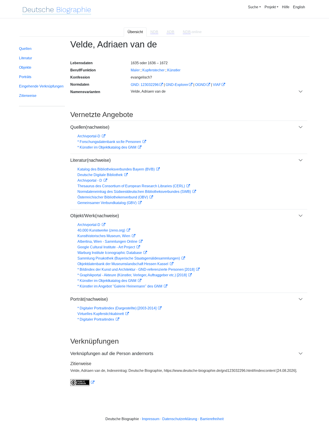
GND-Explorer (177, 85)
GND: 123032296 (145, 85)
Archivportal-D (89, 136)
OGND (200, 85)
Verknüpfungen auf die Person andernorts (111, 353)
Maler (135, 70)
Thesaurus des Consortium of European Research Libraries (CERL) (131, 186)
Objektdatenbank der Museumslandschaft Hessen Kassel (123, 264)
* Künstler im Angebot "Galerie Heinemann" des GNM (120, 286)
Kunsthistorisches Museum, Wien (104, 236)
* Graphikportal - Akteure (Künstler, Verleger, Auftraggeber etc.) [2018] (132, 275)
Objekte (25, 67)
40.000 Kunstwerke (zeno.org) (101, 230)
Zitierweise (27, 96)
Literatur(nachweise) (90, 160)
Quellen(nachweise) (89, 127)
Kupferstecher (153, 70)
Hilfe (285, 7)
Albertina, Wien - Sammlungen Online (107, 241)
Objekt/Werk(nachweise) (94, 215)
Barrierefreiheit (212, 419)
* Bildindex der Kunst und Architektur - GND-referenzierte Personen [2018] (136, 269)
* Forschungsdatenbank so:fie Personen (109, 142)
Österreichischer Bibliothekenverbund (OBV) (113, 197)
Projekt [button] (270, 7)
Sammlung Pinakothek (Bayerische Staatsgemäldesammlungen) (129, 258)
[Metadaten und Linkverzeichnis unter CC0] (82, 382)
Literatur (25, 58)
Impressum (150, 419)
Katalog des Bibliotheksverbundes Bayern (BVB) (116, 169)
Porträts (25, 77)
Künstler (173, 70)
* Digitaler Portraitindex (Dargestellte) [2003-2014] (117, 308)
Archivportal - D (90, 180)
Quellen (25, 49)
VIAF (217, 85)
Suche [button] (253, 7)
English (299, 7)
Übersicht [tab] (135, 32)
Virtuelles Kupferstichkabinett (101, 314)
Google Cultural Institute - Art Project (106, 247)
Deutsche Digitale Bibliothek (100, 175)
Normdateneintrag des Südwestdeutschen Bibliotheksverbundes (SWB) (134, 192)
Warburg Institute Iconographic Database (110, 253)
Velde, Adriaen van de (148, 91)
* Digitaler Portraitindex (96, 319)
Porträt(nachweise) (89, 299)
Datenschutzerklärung (179, 419)
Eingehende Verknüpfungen (41, 86)
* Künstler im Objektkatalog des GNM (107, 147)
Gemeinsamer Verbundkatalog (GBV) (107, 203)
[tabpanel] (164, 215)
